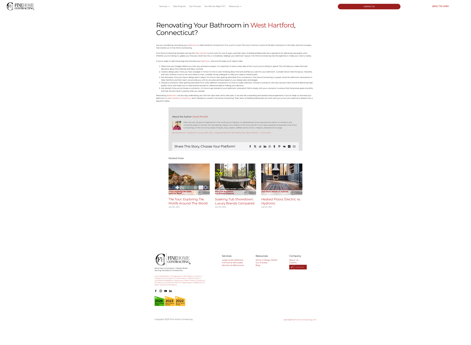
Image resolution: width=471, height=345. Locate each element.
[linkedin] (170, 291)
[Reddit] (260, 146)
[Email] (294, 146)
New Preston (190, 280)
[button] (170, 186)
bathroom (192, 45)
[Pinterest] (279, 146)
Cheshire (158, 278)
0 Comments (265, 133)
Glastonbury (180, 278)
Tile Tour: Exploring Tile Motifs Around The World (188, 201)
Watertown (199, 282)
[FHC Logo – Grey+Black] (20, 3)
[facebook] (156, 291)
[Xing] (289, 146)
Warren (178, 282)
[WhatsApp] (269, 146)
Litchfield (158, 280)
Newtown (179, 280)
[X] (255, 146)
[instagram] (160, 291)
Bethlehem (165, 276)
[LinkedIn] (264, 146)
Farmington (169, 278)
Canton (198, 276)
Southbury (168, 282)
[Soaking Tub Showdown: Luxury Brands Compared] (235, 179)
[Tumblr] (274, 146)
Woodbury (172, 285)
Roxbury (200, 280)
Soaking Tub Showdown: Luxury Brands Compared (235, 201)
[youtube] (165, 291)
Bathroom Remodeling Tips (234, 133)
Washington (187, 282)
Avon (157, 276)
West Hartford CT (252, 133)
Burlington (188, 276)
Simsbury (159, 282)
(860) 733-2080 (440, 6)
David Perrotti (200, 116)
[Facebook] (250, 146)
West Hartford (272, 25)
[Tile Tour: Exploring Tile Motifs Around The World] (189, 179)
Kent (197, 278)
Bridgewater (176, 276)
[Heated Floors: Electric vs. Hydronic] (281, 179)
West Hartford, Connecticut (179, 98)
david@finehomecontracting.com (300, 319)
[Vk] (284, 146)
